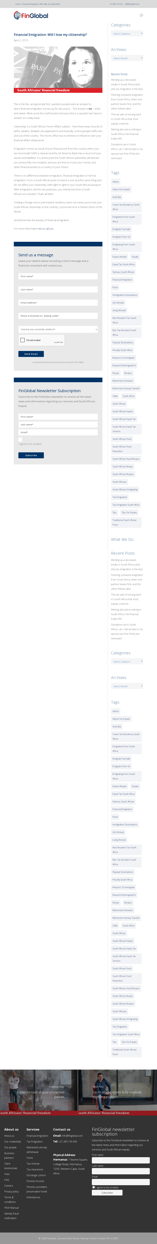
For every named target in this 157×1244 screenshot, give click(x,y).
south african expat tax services (124, 429)
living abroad (119, 310)
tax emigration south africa (126, 504)
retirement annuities (123, 380)
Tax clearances (35, 1169)
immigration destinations (125, 295)
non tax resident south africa (124, 332)
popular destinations (123, 342)
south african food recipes (126, 458)
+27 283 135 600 (68, 1141)
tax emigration (120, 497)
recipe (116, 373)
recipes (128, 373)
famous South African (123, 272)
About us (9, 1135)
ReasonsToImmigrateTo (124, 365)
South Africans (120, 481)
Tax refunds (33, 1163)
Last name (97, 1165)
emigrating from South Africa (124, 247)
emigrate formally (121, 229)
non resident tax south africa (124, 320)
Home (17, 4)
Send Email (31, 353)
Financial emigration (37, 1135)
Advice (116, 181)
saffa (115, 396)
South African (119, 403)
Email (95, 1176)
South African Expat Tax (124, 419)
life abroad (118, 302)
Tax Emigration (35, 1141)
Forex (30, 1157)
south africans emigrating (125, 489)
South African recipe (123, 466)
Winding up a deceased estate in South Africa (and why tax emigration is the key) (127, 84)
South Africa (128, 396)
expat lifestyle (120, 256)
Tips (115, 512)
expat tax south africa (124, 264)
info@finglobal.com (132, 4)
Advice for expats (121, 189)
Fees (7, 1174)
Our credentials (12, 1141)
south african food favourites (122, 449)
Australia (117, 197)
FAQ (6, 1180)
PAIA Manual (11, 1207)
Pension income (35, 1181)
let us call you (46, 228)
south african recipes (123, 474)
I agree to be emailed (29, 444)
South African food (122, 438)
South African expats (123, 411)
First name (97, 1155)
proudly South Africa (122, 350)
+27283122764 (115, 4)
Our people (10, 1147)
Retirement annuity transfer (126, 388)
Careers (8, 1185)
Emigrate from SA (121, 236)
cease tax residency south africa (126, 207)
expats (135, 256)
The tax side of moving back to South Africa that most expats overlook (126, 119)
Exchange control (36, 1175)
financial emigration (122, 279)
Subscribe (31, 455)
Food (115, 287)
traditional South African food (125, 522)
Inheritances (33, 1197)
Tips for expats (129, 512)
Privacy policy (11, 1191)
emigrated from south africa (124, 219)
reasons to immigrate (124, 357)
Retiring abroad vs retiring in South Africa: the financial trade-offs (126, 134)
